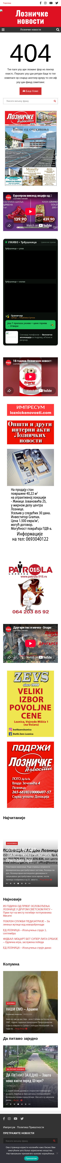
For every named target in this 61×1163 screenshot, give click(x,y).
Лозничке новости (30, 29)
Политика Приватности (30, 1127)
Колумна (11, 1003)
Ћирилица (7, 3)
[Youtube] (51, 3)
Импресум (9, 1127)
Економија (12, 843)
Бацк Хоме (31, 91)
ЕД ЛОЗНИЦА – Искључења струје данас (27, 947)
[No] (57, 1153)
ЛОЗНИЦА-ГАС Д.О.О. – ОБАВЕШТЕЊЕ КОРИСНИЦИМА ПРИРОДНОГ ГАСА (29, 854)
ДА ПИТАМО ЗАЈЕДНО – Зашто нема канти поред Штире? (28, 1077)
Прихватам (31, 1158)
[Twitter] (56, 3)
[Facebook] (40, 3)
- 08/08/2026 (27, 1014)
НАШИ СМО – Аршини (22, 1009)
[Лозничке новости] (30, 16)
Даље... (16, 1100)
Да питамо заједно (15, 1069)
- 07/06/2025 (10, 1086)
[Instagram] (45, 3)
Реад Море (45, 880)
